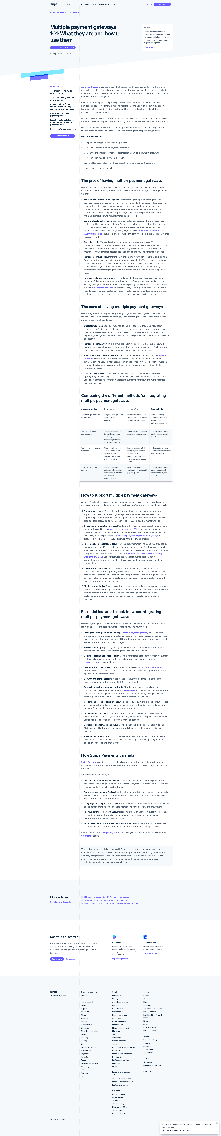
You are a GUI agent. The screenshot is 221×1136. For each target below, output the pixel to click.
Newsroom (147, 1046)
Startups (115, 999)
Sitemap (146, 1024)
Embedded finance (119, 1012)
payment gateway (92, 87)
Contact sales (161, 4)
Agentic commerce (120, 1002)
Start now (56, 959)
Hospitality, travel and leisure (123, 1047)
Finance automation (120, 1015)
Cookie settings (149, 1027)
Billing (83, 1005)
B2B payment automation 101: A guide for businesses (106, 897)
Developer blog (118, 1113)
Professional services (121, 1060)
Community (148, 1005)
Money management (120, 1028)
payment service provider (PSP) (124, 529)
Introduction (55, 86)
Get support (148, 1062)
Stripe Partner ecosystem (122, 1082)
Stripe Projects (118, 1110)
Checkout (85, 1012)
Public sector (117, 1063)
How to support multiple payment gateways (60, 114)
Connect (84, 1018)
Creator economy (119, 1041)
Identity (84, 1034)
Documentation (118, 1094)
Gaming (115, 1044)
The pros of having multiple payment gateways (61, 92)
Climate (84, 1015)
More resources (58, 12)
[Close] (216, 1124)
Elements (85, 1028)
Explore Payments (120, 958)
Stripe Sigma (86, 1066)
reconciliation (90, 662)
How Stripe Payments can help (63, 129)
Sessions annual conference (154, 1008)
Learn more (148, 47)
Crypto (84, 1021)
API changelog (118, 1104)
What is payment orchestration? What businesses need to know (111, 903)
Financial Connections (90, 1031)
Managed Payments (89, 1047)
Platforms (116, 1031)
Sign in (147, 4)
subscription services (102, 287)
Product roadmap (150, 1040)
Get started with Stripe (62, 47)
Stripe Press (148, 1049)
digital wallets (128, 690)
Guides (146, 995)
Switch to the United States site (175, 1130)
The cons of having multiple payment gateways (62, 98)
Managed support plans (152, 1065)
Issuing (84, 1041)
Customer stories (150, 999)
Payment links (86, 1050)
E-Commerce (117, 1008)
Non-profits (117, 1057)
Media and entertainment (122, 1053)
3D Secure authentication (149, 667)
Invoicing (84, 1037)
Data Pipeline (86, 1024)
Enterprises (117, 995)
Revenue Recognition (89, 1063)
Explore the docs (150, 953)
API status (116, 1100)
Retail (114, 1066)
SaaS (114, 1034)
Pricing (115, 4)
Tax (82, 1070)
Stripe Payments (89, 762)
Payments (74, 12)
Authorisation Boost (89, 1002)
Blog (145, 1002)
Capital (84, 1008)
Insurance (116, 1050)
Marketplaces (117, 1024)
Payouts (84, 1057)
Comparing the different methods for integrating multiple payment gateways (62, 106)
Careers (146, 1043)
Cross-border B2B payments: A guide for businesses (106, 900)
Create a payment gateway (135, 632)
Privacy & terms (149, 1012)
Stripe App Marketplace (121, 1078)
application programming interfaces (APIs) (136, 535)
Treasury (85, 1076)
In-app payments (119, 1021)
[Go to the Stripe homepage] (52, 992)
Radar (83, 1060)
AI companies (117, 1037)
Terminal (84, 1073)
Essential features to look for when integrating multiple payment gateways (62, 122)
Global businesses (119, 1018)
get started (87, 835)
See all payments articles (61, 902)
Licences (147, 1021)
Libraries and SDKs (119, 1107)
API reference (117, 1097)
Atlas (83, 999)
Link (82, 1044)
